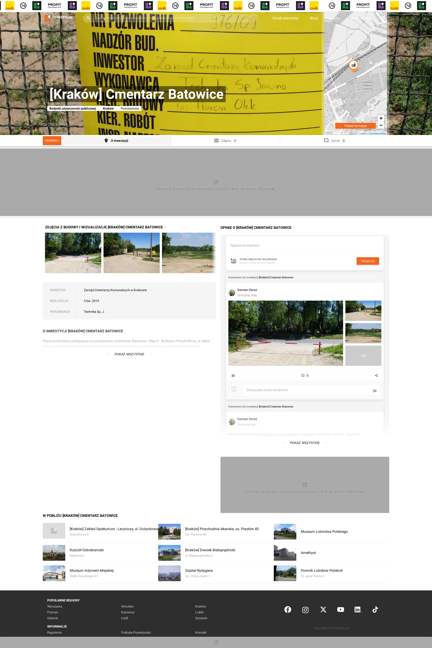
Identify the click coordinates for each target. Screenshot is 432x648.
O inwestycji (119, 140)
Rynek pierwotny (285, 18)
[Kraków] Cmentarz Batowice (276, 277)
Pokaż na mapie (355, 126)
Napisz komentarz (245, 245)
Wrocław (127, 606)
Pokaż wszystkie (129, 354)
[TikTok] (375, 610)
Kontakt (201, 632)
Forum (334, 18)
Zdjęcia (226, 140)
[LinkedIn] (358, 610)
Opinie (335, 140)
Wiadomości (361, 18)
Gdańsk (52, 618)
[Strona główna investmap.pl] (58, 18)
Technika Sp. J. (94, 311)
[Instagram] (305, 610)
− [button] (381, 125)
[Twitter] (323, 610)
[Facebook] (287, 610)
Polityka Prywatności (136, 632)
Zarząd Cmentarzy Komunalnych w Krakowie (115, 290)
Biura (314, 18)
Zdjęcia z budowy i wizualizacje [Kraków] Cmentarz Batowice (104, 227)
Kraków (108, 108)
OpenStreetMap (377, 133)
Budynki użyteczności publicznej (73, 108)
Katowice (127, 612)
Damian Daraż (247, 290)
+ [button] (381, 118)
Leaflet (363, 133)
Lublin (199, 612)
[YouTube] (340, 610)
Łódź (124, 618)
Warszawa (54, 606)
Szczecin (201, 618)
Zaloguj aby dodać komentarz (267, 390)
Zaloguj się (368, 261)
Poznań (52, 612)
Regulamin (54, 632)
